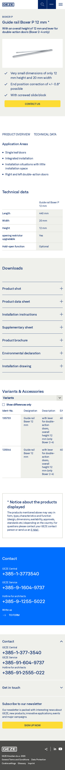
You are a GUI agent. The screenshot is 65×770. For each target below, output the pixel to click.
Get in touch (11, 687)
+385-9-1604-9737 (23, 587)
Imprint (31, 763)
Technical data (45, 134)
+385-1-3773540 (20, 573)
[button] (46, 749)
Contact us (32, 103)
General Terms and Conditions (15, 759)
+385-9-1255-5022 (23, 601)
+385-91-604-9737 (23, 662)
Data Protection (38, 759)
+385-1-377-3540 (21, 652)
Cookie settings (9, 763)
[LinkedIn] (55, 749)
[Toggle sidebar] (51, 4)
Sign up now (32, 725)
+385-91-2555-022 (23, 672)
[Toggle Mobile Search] (42, 4)
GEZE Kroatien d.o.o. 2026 (13, 756)
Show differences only (18, 404)
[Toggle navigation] (60, 4)
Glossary (22, 763)
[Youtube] (60, 749)
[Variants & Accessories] (32, 398)
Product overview (16, 134)
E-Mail (35, 529)
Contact (8, 641)
